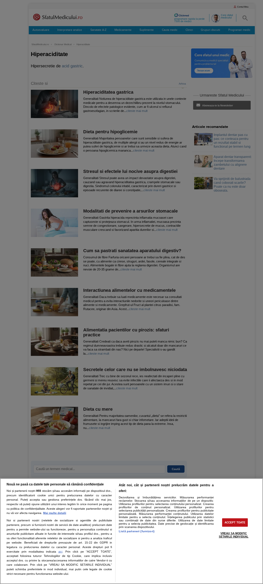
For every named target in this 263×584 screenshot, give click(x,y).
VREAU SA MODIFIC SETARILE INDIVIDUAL (233, 535)
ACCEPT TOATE (235, 522)
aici (60, 551)
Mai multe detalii (54, 513)
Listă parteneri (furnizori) (137, 531)
